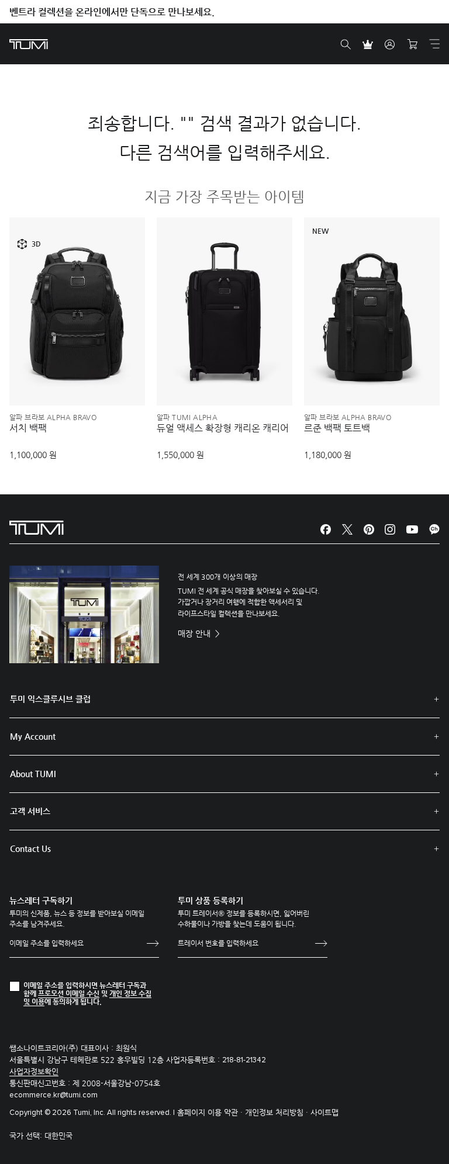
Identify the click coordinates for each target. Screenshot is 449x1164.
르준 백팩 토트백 (337, 428)
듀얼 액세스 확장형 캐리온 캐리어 (223, 428)
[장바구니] (412, 44)
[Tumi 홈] (28, 44)
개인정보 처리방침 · (277, 1112)
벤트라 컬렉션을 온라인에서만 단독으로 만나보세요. (112, 12)
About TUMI (33, 773)
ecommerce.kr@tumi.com (53, 1095)
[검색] (345, 44)
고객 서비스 (30, 811)
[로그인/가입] (390, 44)
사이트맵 (324, 1112)
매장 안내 (195, 633)
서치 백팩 (28, 428)
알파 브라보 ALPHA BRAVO (52, 417)
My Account (33, 736)
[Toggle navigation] (434, 44)
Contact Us (30, 848)
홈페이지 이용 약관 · (211, 1112)
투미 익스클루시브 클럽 (50, 699)
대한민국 (58, 1135)
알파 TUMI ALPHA (187, 417)
